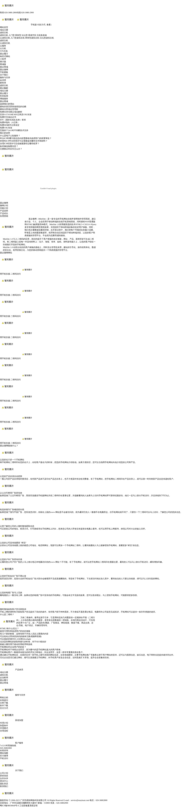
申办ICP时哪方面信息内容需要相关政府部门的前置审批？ (25, 138)
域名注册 (4, 30)
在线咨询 (4, 750)
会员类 (3, 80)
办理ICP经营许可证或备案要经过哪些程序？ (19, 143)
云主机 (3, 48)
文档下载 (4, 703)
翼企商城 (4, 67)
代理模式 (4, 728)
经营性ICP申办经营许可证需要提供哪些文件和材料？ (23, 141)
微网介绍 (4, 205)
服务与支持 (5, 77)
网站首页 (4, 27)
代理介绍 (4, 723)
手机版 (34, 25)
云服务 (3, 46)
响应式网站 (5, 56)
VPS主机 (4, 51)
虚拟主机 (4, 32)
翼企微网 (4, 69)
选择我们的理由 (7, 104)
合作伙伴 (4, 778)
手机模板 (4, 72)
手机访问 (4, 758)
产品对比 (4, 213)
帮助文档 (4, 697)
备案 (49, 25)
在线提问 (4, 700)
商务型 (18, 35)
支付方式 (4, 708)
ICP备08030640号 (9, 805)
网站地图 (4, 753)
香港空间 (32, 35)
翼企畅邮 (4, 88)
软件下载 (4, 705)
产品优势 (4, 211)
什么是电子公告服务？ (10, 136)
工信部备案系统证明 (28, 805)
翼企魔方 (4, 54)
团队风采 (4, 784)
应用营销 (4, 216)
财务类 (3, 83)
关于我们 (4, 75)
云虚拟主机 (5, 38)
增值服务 (4, 99)
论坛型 (25, 35)
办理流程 (4, 731)
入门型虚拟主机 (18, 38)
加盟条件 (4, 725)
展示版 (3, 62)
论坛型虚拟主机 (47, 38)
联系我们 (4, 786)
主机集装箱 (42, 35)
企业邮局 (4, 677)
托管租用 (4, 96)
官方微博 (4, 756)
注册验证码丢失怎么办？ (11, 149)
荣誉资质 (4, 776)
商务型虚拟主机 (32, 38)
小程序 (3, 59)
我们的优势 (5, 133)
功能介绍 (4, 208)
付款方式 (41, 25)
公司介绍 (4, 773)
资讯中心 (4, 781)
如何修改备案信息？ (9, 146)
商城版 (3, 64)
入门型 (12, 35)
